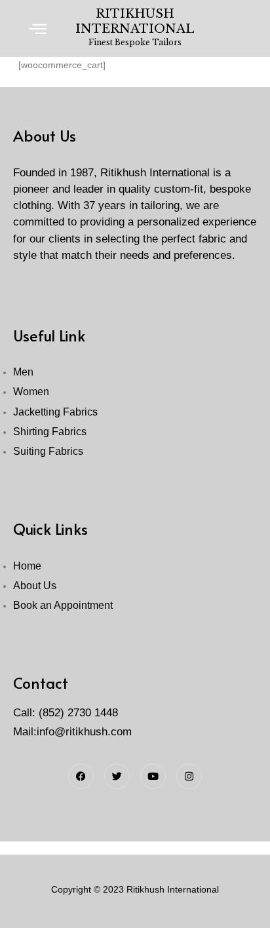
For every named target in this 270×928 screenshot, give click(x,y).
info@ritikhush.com (84, 731)
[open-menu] (38, 28)
